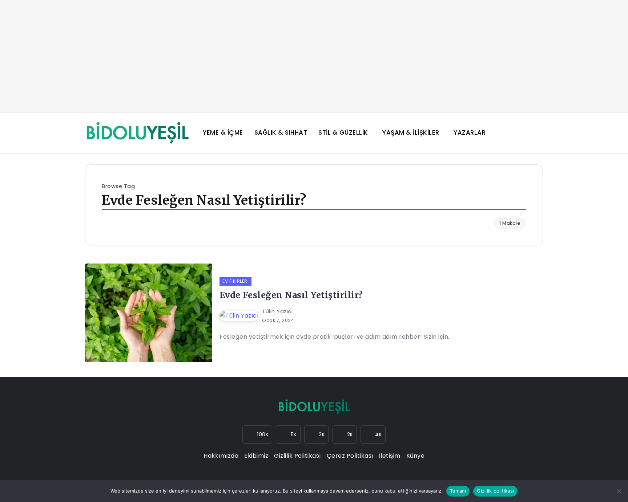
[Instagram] (257, 434)
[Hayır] (619, 491)
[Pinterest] (373, 434)
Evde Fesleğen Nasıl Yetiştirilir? (291, 295)
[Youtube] (345, 434)
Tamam (458, 491)
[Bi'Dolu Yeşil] (137, 132)
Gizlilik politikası (495, 491)
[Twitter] (317, 434)
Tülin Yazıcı (277, 311)
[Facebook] (288, 434)
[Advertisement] (314, 56)
